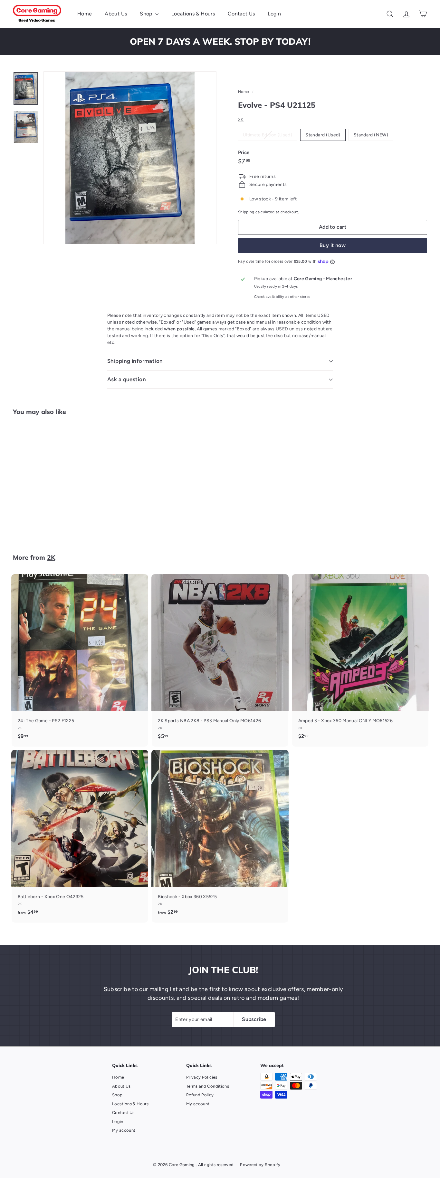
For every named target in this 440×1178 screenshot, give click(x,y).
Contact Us (241, 14)
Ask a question (126, 379)
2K (241, 119)
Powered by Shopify (260, 1164)
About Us (116, 14)
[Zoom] (130, 158)
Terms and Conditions (207, 1086)
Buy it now (333, 245)
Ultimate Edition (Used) (270, 136)
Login (274, 14)
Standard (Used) (322, 135)
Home (84, 14)
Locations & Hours (193, 14)
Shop (147, 14)
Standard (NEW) (371, 135)
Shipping (246, 212)
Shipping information (135, 361)
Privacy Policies (201, 1077)
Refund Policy (200, 1094)
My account (124, 1130)
